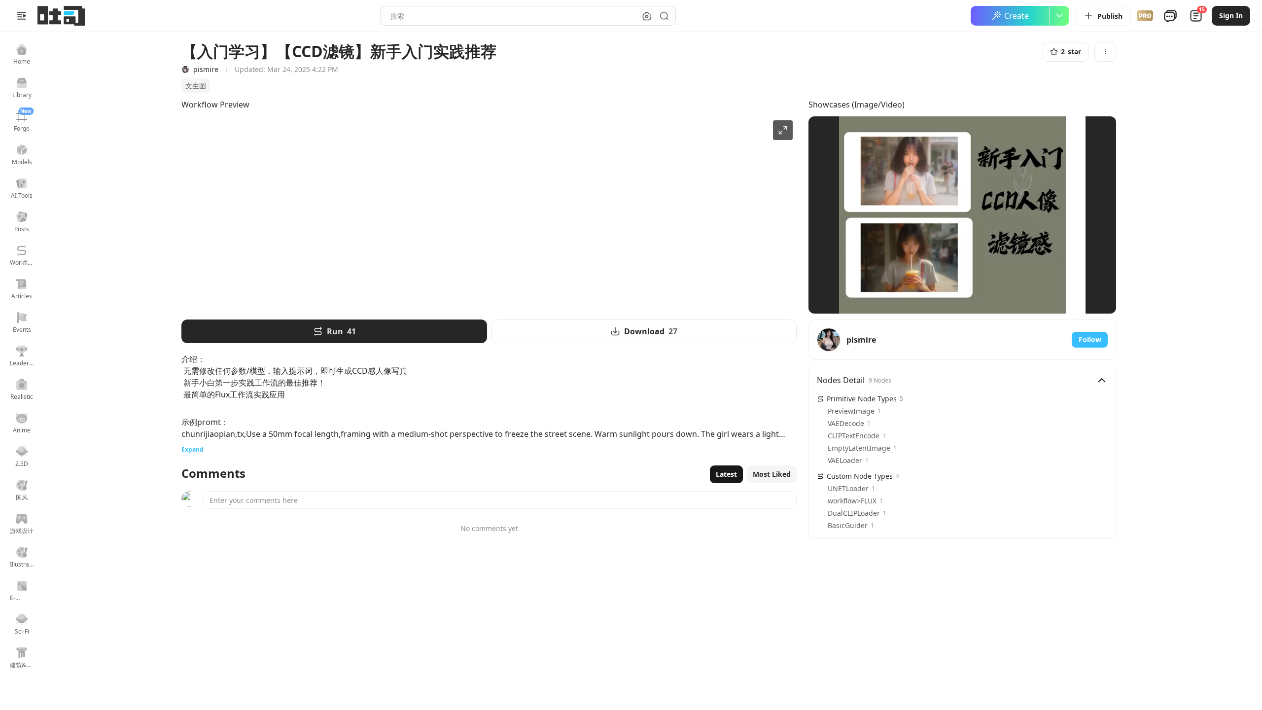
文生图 (195, 85)
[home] (61, 16)
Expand (192, 449)
